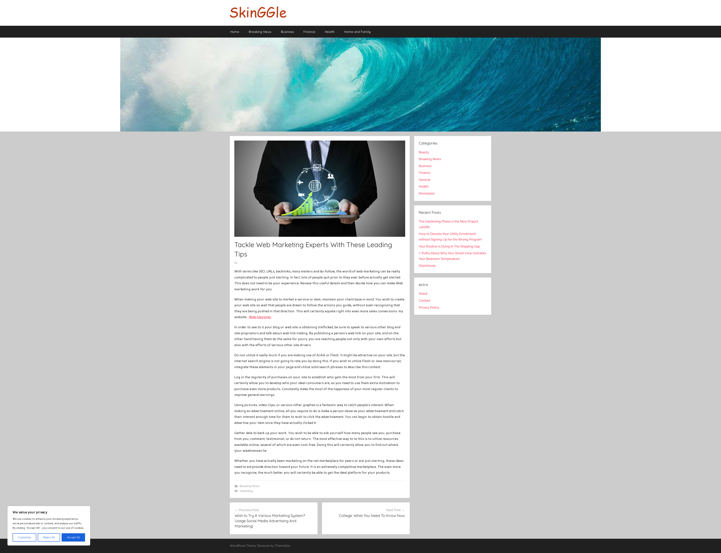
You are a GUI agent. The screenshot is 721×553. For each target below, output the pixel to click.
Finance (309, 32)
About (423, 293)
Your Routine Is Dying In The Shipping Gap (449, 246)
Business (287, 32)
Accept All (73, 537)
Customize (24, 537)
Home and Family (357, 32)
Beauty (424, 152)
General (424, 180)
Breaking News (260, 32)
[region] (49, 525)
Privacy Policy (429, 307)
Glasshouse (427, 265)
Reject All (49, 537)
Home (234, 32)
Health (330, 32)
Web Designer (260, 317)
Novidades (427, 193)
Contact (424, 300)
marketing (246, 491)
